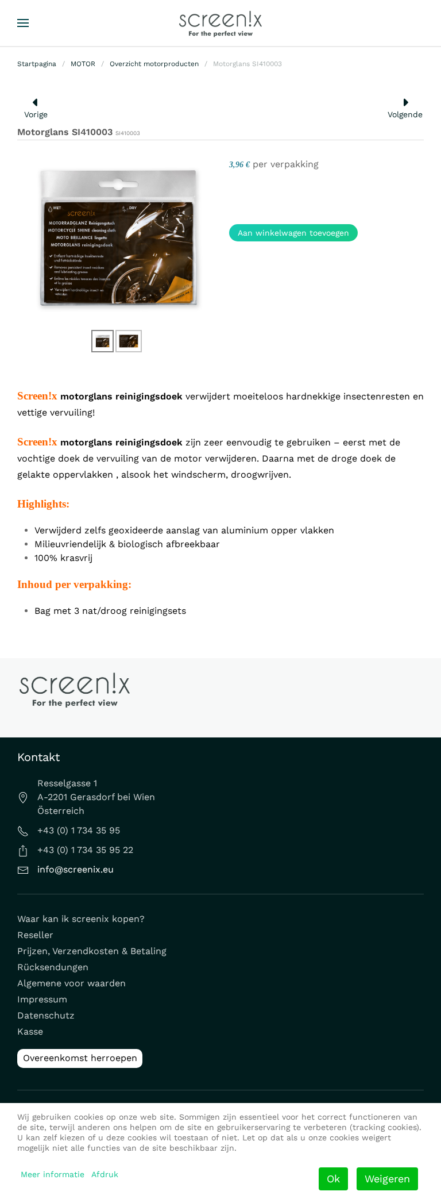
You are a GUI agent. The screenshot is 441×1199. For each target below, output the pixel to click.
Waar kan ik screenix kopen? (81, 918)
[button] (23, 23)
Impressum (42, 999)
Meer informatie (52, 1174)
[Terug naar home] (220, 23)
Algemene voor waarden (71, 983)
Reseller (35, 934)
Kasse (30, 1031)
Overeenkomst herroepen (80, 1057)
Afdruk (104, 1174)
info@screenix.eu (75, 869)
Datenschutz (46, 1015)
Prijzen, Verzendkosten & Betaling (92, 951)
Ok (333, 1179)
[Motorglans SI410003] (117, 237)
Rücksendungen (52, 967)
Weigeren (387, 1179)
